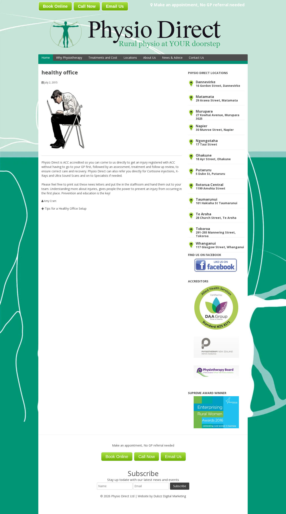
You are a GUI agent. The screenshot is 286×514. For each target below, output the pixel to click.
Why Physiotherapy (69, 58)
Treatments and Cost (102, 58)
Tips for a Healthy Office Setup (65, 208)
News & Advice (172, 58)
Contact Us (196, 58)
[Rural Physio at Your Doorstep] (141, 49)
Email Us (115, 6)
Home (45, 58)
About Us (149, 58)
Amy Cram (50, 201)
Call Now (87, 6)
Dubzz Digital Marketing (169, 496)
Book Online (55, 6)
